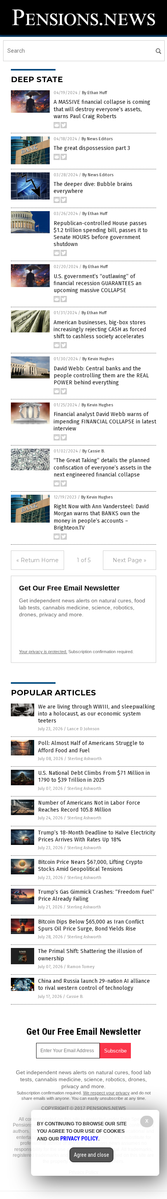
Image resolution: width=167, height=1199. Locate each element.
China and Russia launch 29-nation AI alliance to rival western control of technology (94, 984)
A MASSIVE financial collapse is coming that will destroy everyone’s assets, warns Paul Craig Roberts (102, 109)
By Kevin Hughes (98, 358)
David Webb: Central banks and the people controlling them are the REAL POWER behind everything (101, 375)
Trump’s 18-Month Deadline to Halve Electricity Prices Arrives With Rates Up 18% (96, 836)
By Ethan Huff (94, 92)
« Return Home (37, 560)
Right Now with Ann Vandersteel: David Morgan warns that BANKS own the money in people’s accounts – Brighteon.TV (101, 517)
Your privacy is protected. (43, 651)
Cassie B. (75, 996)
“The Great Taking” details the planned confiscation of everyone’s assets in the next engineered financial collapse (102, 467)
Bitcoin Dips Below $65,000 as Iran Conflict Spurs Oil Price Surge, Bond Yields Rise (91, 925)
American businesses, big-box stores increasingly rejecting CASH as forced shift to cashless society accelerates (100, 329)
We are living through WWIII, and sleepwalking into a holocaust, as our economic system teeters (96, 714)
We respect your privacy (106, 1093)
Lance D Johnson (83, 728)
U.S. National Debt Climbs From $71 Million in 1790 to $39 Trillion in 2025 (94, 776)
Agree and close (91, 1155)
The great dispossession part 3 (92, 148)
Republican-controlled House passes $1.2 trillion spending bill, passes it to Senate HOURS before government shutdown (101, 234)
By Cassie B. (93, 451)
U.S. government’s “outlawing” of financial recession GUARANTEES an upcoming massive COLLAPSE (97, 283)
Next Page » (129, 560)
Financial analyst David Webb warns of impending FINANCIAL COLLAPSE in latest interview (105, 421)
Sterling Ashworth (85, 758)
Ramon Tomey (80, 966)
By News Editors (97, 138)
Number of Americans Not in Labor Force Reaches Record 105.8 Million (89, 806)
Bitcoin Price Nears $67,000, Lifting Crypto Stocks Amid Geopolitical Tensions (90, 865)
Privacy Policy (79, 1138)
